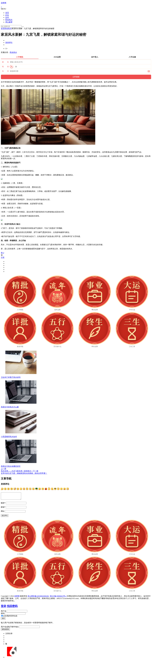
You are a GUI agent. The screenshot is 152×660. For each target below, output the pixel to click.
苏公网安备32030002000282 (38, 596)
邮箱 (3, 507)
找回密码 (12, 606)
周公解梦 (8, 22)
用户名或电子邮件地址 (10, 627)
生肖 (7, 17)
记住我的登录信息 (10, 616)
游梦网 (3, 3)
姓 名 (5, 62)
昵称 (3, 503)
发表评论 (8, 42)
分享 (2, 257)
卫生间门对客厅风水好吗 (10, 377)
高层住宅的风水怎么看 (10, 407)
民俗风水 (8, 20)
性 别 (5, 66)
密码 (2, 613)
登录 (3, 606)
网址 (2, 511)
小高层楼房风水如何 (9, 437)
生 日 (5, 71)
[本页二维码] (11, 657)
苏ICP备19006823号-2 (58, 596)
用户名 (3, 611)
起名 (7, 15)
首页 (7, 13)
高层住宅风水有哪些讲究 (10, 466)
